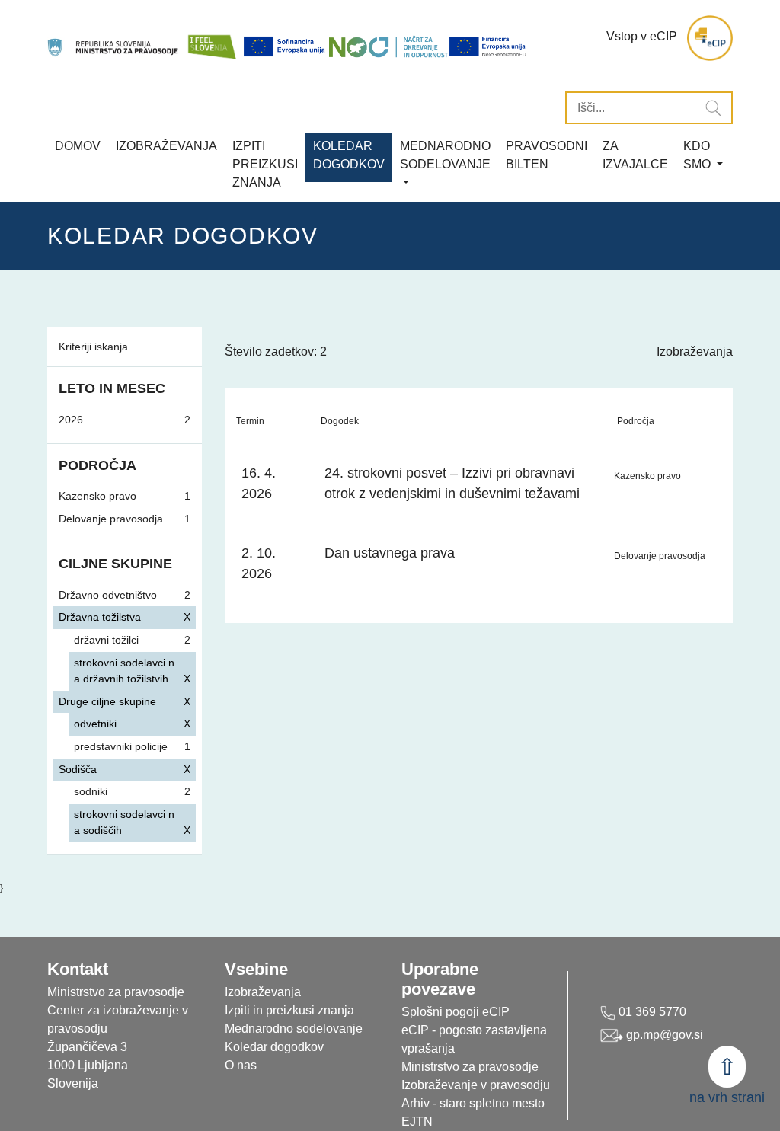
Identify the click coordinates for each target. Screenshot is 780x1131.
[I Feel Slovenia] (212, 38)
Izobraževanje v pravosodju (475, 1084)
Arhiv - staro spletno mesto (473, 1103)
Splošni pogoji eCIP (455, 1011)
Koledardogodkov (349, 155)
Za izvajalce (635, 155)
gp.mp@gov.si (663, 1034)
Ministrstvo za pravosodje (470, 1066)
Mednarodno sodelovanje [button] (445, 155)
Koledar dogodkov (274, 1046)
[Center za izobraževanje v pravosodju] (114, 38)
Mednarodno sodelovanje (294, 1028)
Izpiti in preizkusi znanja (289, 1010)
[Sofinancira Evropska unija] (285, 46)
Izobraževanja (166, 145)
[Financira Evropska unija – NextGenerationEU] (488, 46)
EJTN (417, 1121)
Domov (78, 145)
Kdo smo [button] (698, 155)
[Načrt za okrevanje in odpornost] (388, 46)
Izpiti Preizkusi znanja (265, 164)
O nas (241, 1065)
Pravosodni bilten (546, 155)
